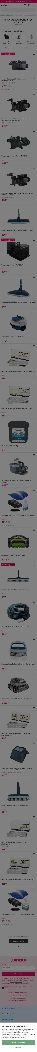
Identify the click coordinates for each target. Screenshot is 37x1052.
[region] (18, 1037)
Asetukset (18, 1047)
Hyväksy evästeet (18, 1042)
